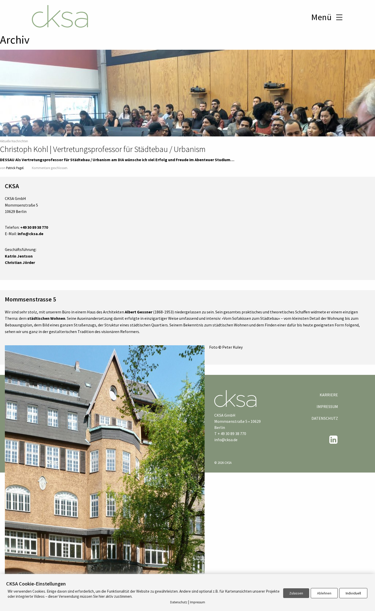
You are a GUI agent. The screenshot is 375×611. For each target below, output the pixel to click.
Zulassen (296, 593)
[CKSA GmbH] (60, 17)
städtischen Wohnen (46, 318)
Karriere (329, 394)
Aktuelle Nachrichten (14, 141)
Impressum (327, 406)
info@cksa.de (226, 439)
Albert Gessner (138, 311)
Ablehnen (324, 593)
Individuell (353, 593)
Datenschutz (324, 418)
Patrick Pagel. (15, 168)
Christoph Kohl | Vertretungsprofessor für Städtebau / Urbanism (103, 149)
